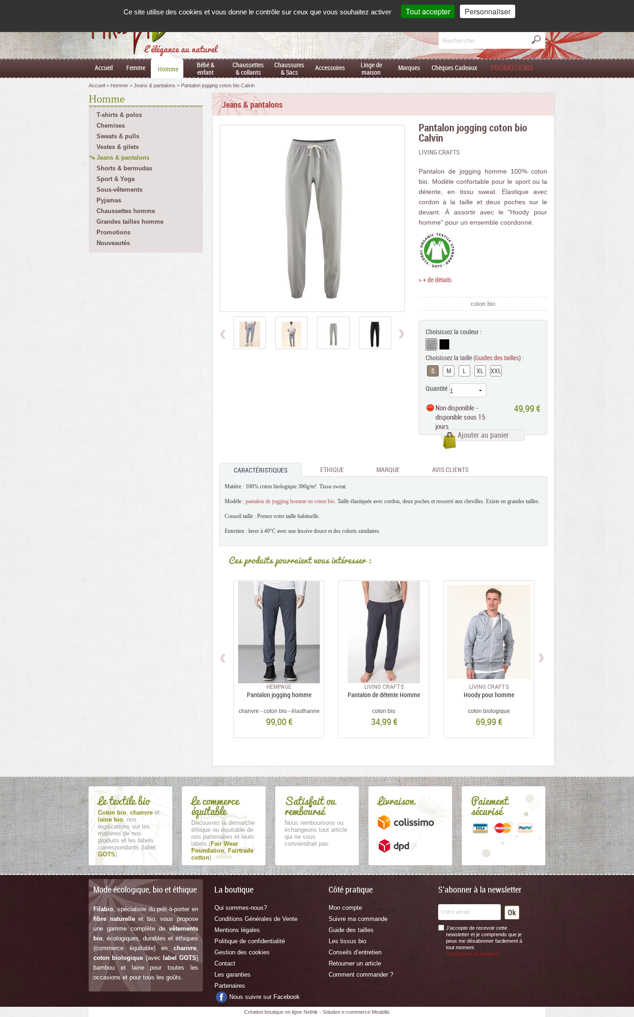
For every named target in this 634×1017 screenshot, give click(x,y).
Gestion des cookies (242, 952)
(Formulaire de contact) (472, 954)
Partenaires (229, 985)
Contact (224, 963)
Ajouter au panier (483, 435)
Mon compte (345, 907)
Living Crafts (439, 152)
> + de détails (435, 279)
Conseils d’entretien (355, 952)
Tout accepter (428, 11)
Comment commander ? (361, 974)
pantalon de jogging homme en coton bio (290, 501)
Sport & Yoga (116, 178)
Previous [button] (223, 657)
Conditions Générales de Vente (256, 918)
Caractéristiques (260, 470)
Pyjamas (109, 200)
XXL (496, 370)
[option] (249, 333)
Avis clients (450, 469)
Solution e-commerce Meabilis (356, 1012)
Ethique (332, 469)
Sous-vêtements (119, 189)
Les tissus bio (347, 941)
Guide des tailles (351, 929)
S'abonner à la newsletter (480, 889)
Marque (388, 469)
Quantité (436, 388)
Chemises (111, 125)
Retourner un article (355, 963)
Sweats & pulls (118, 136)
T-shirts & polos (119, 114)
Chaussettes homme (126, 210)
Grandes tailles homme (130, 221)
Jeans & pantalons (123, 157)
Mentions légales (237, 929)
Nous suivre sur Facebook (264, 996)
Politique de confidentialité (249, 941)
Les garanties (232, 974)
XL (480, 370)
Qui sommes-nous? (240, 907)
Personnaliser (488, 11)
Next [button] (541, 657)
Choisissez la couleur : (453, 331)
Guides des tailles (497, 357)
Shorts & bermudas (124, 168)
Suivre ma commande (358, 918)
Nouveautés (113, 243)
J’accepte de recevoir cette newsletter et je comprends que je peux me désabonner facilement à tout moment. (484, 941)
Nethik (311, 1012)
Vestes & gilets (118, 146)
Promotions (113, 232)
